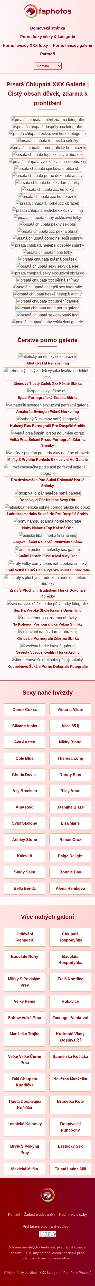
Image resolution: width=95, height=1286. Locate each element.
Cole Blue (25, 758)
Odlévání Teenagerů (25, 937)
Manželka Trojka (24, 1034)
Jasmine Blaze (70, 807)
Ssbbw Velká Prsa (24, 1018)
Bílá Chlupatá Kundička (24, 1082)
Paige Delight (70, 856)
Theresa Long (70, 758)
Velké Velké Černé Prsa (24, 1059)
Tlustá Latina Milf (70, 1169)
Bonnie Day (70, 872)
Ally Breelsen (24, 791)
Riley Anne (70, 791)
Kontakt (14, 1214)
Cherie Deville (25, 775)
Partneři (47, 54)
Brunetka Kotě (70, 1101)
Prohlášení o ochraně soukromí (48, 1226)
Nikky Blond (70, 742)
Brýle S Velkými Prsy (24, 1149)
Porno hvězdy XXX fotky (25, 45)
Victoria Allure (70, 710)
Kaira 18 (24, 856)
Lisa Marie (70, 823)
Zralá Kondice (70, 979)
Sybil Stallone (24, 823)
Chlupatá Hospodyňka (70, 937)
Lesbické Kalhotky (25, 1124)
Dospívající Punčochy (70, 1127)
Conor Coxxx (24, 710)
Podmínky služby (73, 1214)
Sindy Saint (24, 872)
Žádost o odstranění (40, 1214)
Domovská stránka (47, 28)
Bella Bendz (25, 888)
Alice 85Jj (70, 726)
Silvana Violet (24, 726)
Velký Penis (24, 1001)
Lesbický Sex (70, 1146)
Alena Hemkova (70, 888)
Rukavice (70, 1001)
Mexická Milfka (24, 1169)
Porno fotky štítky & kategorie (47, 37)
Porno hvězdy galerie (72, 45)
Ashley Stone (24, 840)
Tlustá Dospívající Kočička (24, 1104)
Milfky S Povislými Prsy (24, 982)
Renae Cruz (70, 840)
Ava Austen (24, 742)
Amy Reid (25, 807)
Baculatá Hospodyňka (70, 959)
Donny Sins (70, 775)
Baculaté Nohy (24, 956)
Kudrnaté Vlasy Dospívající (70, 1037)
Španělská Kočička (70, 1056)
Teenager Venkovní (70, 1018)
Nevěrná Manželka (70, 1079)
